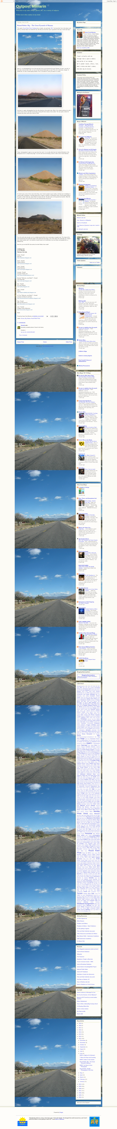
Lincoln (90, 795)
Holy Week (91, 779)
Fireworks (96, 752)
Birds (90, 702)
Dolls (86, 738)
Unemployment (89, 895)
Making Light (82, 301)
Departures (79, 731)
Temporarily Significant (85, 400)
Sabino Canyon (96, 854)
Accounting (97, 687)
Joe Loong (97, 789)
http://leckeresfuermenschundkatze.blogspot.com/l (29, 298)
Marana (29, 318)
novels (98, 825)
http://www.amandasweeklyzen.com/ (25, 275)
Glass (82, 768)
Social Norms (96, 867)
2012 (86, 687)
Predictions (88, 840)
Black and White (83, 704)
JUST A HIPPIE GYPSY (84, 621)
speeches (85, 871)
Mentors (98, 807)
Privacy (80, 842)
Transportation (80, 891)
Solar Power (84, 868)
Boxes (95, 706)
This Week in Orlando (84, 603)
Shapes (94, 863)
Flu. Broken (87, 756)
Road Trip (97, 849)
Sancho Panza (88, 857)
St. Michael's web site (82, 229)
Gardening (79, 764)
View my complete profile (83, 47)
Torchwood (90, 888)
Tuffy (92, 893)
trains (98, 890)
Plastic (95, 838)
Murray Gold (84, 818)
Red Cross (79, 847)
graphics (78, 772)
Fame (81, 749)
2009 (81, 687)
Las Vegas (89, 794)
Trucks (98, 891)
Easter (80, 741)
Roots (86, 850)
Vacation (98, 896)
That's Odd (79, 883)
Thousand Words (84, 886)
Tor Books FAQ (81, 941)
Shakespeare (89, 863)
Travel (85, 891)
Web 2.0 (97, 900)
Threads (90, 886)
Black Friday (91, 704)
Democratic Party (96, 730)
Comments (83, 723)
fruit (80, 760)
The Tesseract (80, 956)
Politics (85, 839)
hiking (87, 778)
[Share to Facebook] (55, 316)
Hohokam (98, 778)
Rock (82, 850)
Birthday (94, 702)
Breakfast (83, 708)
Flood (96, 754)
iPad (96, 787)
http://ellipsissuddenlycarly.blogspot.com (26, 292)
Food (78, 757)
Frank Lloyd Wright (87, 759)
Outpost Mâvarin (31, 6)
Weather (92, 900)
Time (80, 887)
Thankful (84, 882)
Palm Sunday (87, 830)
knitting (92, 791)
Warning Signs (80, 900)
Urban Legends (90, 896)
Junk (87, 790)
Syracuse (95, 879)
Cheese (98, 716)
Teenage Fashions (96, 880)
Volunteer (92, 899)
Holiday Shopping (80, 779)
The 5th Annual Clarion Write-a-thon (87, 341)
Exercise (93, 746)
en (92, 743)
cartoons (95, 713)
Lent (78, 795)
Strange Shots (83, 876)
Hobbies (94, 778)
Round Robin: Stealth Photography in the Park (86, 1069)
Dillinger (98, 732)
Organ (84, 829)
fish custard (88, 753)
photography (92, 836)
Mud (95, 816)
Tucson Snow (87, 893)
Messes (82, 808)
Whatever (81, 288)
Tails (99, 879)
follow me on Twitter (95, 262)
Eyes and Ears (89, 748)
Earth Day (95, 740)
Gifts (98, 767)
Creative (94, 725)
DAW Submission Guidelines (84, 938)
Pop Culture (97, 839)
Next (90, 676)
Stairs (96, 873)
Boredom (84, 706)
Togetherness (97, 887)
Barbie (95, 698)
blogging (90, 705)
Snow (90, 867)
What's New (97, 904)
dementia (88, 730)
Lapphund (79, 794)
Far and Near (97, 749)
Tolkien (78, 888)
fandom (88, 749)
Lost (99, 798)
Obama (83, 826)
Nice (80, 823)
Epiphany (79, 745)
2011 (80, 1038)
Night (83, 823)
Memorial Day (80, 807)
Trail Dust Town (92, 890)
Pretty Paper (93, 840)
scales (94, 858)
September (83, 1047)
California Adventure (90, 710)
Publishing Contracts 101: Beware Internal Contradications (91, 315)
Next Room (93, 822)
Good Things (92, 770)
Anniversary (79, 692)
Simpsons (89, 865)
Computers (97, 723)
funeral (85, 760)
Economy (87, 741)
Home (45, 342)
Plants (91, 838)
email (98, 741)
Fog (99, 756)
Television (79, 882)
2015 (80, 1030)
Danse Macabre (96, 727)
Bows (92, 706)
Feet (86, 750)
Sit (92, 865)
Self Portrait (97, 861)
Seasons (89, 861)
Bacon (82, 697)
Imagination (90, 784)
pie (80, 837)
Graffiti (94, 771)
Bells (99, 701)
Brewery (91, 708)
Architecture (80, 694)
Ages (93, 688)
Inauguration (87, 786)
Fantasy (92, 749)
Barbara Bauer (90, 698)
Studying (91, 876)
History (90, 778)
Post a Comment (23, 335)
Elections (94, 741)
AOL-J (88, 692)
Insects (84, 787)
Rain (90, 845)
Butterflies (93, 709)
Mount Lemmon (83, 816)
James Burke (80, 789)
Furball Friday (95, 760)
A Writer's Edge (83, 351)
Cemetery (97, 714)
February (82, 1079)
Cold (81, 721)
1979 (91, 686)
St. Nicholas (84, 873)
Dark (78, 728)
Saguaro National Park (93, 855)
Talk (81, 880)
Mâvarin (82, 805)
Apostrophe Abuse (84, 538)
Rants (86, 846)
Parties (84, 831)
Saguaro (86, 856)
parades (92, 830)
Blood (99, 705)
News (89, 822)
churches (89, 719)
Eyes (83, 748)
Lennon (98, 794)
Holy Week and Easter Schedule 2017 (87, 150)
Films (82, 752)
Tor (87, 888)
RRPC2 (89, 853)
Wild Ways (94, 905)
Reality (92, 846)
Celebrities (86, 714)
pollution (92, 839)
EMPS (89, 743)
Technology (89, 880)
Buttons (98, 709)
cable (78, 710)
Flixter (89, 754)
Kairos (95, 790)
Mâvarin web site (81, 217)
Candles (83, 712)
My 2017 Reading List (90, 575)
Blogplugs (95, 705)
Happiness (79, 775)
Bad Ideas (90, 697)
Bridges (94, 708)
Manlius (79, 804)
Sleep (98, 865)
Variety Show (97, 897)
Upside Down (84, 896)
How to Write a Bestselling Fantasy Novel (87, 1003)
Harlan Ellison (93, 775)
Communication (90, 723)
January (82, 1081)
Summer (79, 877)
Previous (85, 676)
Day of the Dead (85, 728)
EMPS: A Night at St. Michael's (87, 1055)
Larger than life (84, 794)
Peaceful (78, 833)
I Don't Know (82, 607)
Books (80, 706)
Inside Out (88, 787)
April (94, 692)
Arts (96, 694)
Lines (93, 795)
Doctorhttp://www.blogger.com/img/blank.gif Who (86, 736)
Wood (91, 906)
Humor (89, 783)
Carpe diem (87, 713)
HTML (84, 782)
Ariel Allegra (86, 694)
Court (86, 725)
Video (83, 899)
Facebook (95, 748)
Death (90, 728)
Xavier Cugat (92, 909)
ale (90, 690)
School (89, 860)
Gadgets (87, 763)
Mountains (88, 816)
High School (82, 778)
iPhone (98, 787)
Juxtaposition (90, 790)
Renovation (79, 849)
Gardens (83, 764)
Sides (78, 865)
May (81, 1072)
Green (82, 772)
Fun (82, 760)
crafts (91, 725)
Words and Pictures (81, 908)
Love (90, 800)
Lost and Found (81, 800)
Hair (99, 772)
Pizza (85, 837)
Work (88, 908)
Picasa (78, 837)
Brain (98, 706)
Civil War (94, 719)
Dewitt (78, 732)
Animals (98, 691)
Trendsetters (93, 891)
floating (92, 754)
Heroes (98, 776)
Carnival (82, 713)
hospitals (93, 780)
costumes (82, 725)
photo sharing (88, 835)
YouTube (82, 911)
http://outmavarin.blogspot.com (24, 263)
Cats (82, 714)
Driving (83, 740)
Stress (87, 876)
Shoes (81, 864)
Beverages (79, 702)
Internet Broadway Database (84, 964)
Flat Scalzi (82, 754)
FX (99, 762)
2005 (80, 1095)
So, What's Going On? (90, 455)
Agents (90, 688)
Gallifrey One (92, 763)
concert (78, 724)
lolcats (87, 797)
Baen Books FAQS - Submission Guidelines (88, 936)
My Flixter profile (81, 1011)
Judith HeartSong (83, 658)
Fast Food (79, 750)
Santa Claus (86, 858)
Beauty (98, 700)
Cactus (81, 710)
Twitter (78, 895)
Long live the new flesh (84, 328)
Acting (78, 688)
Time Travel (85, 887)
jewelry (87, 789)
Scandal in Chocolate (90, 515)
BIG (52, 28)
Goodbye (98, 770)
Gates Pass (97, 764)
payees (98, 831)
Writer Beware (80, 921)
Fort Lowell (91, 757)
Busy (89, 709)
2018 (80, 1025)
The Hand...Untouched (86, 883)
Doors (88, 738)
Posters (78, 840)
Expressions (79, 748)
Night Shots (87, 823)
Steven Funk (97, 875)
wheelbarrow (79, 905)
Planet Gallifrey (83, 426)
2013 (80, 1034)
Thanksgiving (90, 882)
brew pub (87, 708)
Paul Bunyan (88, 831)
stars (85, 875)
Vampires (87, 897)
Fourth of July (97, 757)
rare (89, 846)
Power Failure (83, 840)
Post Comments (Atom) (47, 346)
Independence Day (95, 786)
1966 (86, 686)
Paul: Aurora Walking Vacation (87, 646)
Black (78, 704)
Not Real (83, 825)
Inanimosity (81, 786)
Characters (83, 716)
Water (84, 900)
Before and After (81, 701)
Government (82, 771)
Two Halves (83, 895)
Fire (84, 752)
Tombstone (82, 888)
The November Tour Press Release (87, 402)
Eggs (91, 741)
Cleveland (81, 720)
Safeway (81, 855)
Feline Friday (90, 750)
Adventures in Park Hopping (86, 602)
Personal (88, 833)
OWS (82, 830)
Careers (78, 713)
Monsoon (97, 813)
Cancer (79, 712)
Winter (82, 906)
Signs (81, 865)
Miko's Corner (88, 809)
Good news (86, 770)
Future (92, 762)
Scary (86, 860)
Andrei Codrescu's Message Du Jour (86, 992)
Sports (81, 872)
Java (84, 789)
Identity (86, 784)
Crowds (82, 727)
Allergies (79, 691)
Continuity (93, 724)
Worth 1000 (80, 1013)
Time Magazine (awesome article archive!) (87, 949)
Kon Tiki (95, 791)
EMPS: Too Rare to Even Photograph (86, 1066)
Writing (87, 909)
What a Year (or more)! (90, 469)
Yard (97, 909)
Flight (86, 754)
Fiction (78, 752)
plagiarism (88, 837)
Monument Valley (80, 815)
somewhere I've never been (84, 869)
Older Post (69, 342)
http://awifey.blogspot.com (23, 286)
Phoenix (98, 833)
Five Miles (93, 753)
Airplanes (87, 690)
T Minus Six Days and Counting (88, 1057)
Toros (94, 888)
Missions (82, 811)
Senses (78, 863)
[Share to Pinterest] (57, 316)
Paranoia (96, 830)
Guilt (94, 772)
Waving (88, 900)
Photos (98, 836)
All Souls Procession (96, 690)
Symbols (90, 879)
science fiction (94, 860)
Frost (78, 760)
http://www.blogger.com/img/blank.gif (93, 782)
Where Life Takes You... (85, 527)
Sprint (97, 872)
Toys (78, 890)
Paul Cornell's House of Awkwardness (85, 360)
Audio (84, 695)
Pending (82, 833)
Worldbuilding (92, 908)
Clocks (85, 720)
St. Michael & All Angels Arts (86, 162)
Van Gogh (91, 897)
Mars (92, 804)
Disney (83, 734)
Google (78, 771)
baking (82, 698)
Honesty (86, 780)
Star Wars (81, 875)
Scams (78, 860)
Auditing (87, 695)
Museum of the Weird (93, 818)
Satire (90, 858)
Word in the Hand (83, 551)
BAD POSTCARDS (83, 565)
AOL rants (85, 692)
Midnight (82, 809)
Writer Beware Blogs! (84, 312)
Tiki (78, 887)
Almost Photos (85, 691)
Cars (91, 713)
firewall (92, 752)
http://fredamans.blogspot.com (24, 257)
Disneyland (89, 734)
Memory (87, 807)
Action (81, 688)
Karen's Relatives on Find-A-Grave (85, 984)
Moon (88, 815)
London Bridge (97, 797)
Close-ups (89, 720)
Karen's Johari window (82, 1008)
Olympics (87, 827)
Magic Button (94, 801)
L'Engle (82, 793)
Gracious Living (89, 771)
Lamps (86, 793)
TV (99, 893)
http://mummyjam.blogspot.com (24, 269)
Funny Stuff (89, 760)
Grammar (98, 771)
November (83, 1042)
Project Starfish (93, 842)
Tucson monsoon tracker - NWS (85, 961)
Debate (93, 728)
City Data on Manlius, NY (83, 979)
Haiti (78, 774)
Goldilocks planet (93, 768)
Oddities (94, 826)
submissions (97, 876)
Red (99, 846)
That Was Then (97, 882)
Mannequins (84, 804)
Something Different (91, 868)
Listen (95, 795)
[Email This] (51, 316)
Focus (96, 756)
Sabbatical (89, 854)
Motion (78, 816)
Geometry (95, 766)
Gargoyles (88, 764)
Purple (86, 843)
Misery (78, 811)
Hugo (78, 783)
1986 (94, 686)
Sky (95, 865)
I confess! (81, 174)
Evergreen (83, 746)
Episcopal (84, 745)
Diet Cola (94, 732)
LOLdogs (91, 797)
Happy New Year (86, 775)
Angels (90, 691)
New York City (84, 822)
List (81, 676)
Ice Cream (82, 784)
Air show (83, 690)
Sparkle (95, 869)
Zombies (86, 911)
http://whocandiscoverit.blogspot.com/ (26, 304)
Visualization (87, 899)
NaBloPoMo (90, 819)
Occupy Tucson (88, 826)
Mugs (80, 818)
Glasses (85, 768)
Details (98, 731)
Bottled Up (89, 706)
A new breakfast (82, 648)
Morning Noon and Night (95, 815)
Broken (98, 708)
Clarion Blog (82, 340)
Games (98, 763)
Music (78, 819)
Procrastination (86, 842)
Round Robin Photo (35, 318)
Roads (78, 850)
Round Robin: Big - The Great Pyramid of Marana (35, 25)
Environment (97, 743)
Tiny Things (91, 887)
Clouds (98, 720)
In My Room (95, 784)
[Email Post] (47, 316)
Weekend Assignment (84, 184)
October (82, 1044)
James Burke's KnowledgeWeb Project (86, 966)
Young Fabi (87, 138)
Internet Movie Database (83, 951)
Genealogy (79, 766)
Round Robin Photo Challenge (30, 28)
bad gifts (86, 697)
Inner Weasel (79, 787)
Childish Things (89, 717)
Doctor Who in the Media (85, 440)
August (82, 1049)
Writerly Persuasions (84, 365)
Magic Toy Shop (86, 802)
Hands (98, 774)
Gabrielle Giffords (81, 763)
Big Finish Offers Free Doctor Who (87, 376)
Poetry (81, 839)
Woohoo (95, 906)
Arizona (22, 318)
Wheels (84, 905)
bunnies (85, 709)
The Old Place (95, 883)
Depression (84, 731)
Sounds (91, 869)
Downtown (93, 738)
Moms (91, 811)
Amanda (23, 325)
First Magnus (82, 753)
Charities (87, 716)
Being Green (90, 701)
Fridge (93, 759)
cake (84, 710)
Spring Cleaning (91, 872)
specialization (79, 870)
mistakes (87, 811)
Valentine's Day (81, 897)
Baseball (83, 700)
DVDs (91, 740)
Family (83, 749)
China (94, 717)
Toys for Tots (83, 890)
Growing (88, 772)
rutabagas (84, 854)
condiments (83, 724)
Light (87, 795)
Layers (95, 794)
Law (93, 794)
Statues (87, 875)
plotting (78, 839)
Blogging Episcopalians (88, 675)
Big (26, 318)
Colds (83, 721)
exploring (98, 746)
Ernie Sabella (91, 745)
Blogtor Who (82, 412)
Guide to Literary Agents (85, 355)
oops (96, 827)
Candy (87, 712)
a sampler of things (84, 487)
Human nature (83, 783)
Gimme (78, 768)
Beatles (89, 700)
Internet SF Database (82, 971)
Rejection (94, 847)
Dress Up (79, 740)
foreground (86, 757)
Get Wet (91, 767)
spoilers (89, 870)
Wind (99, 905)
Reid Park (89, 847)
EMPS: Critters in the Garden (87, 1059)
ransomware (82, 846)
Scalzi (98, 858)
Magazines (86, 801)
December (83, 1040)
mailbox (94, 802)
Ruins (93, 853)
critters (98, 725)
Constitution (88, 724)
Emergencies (79, 743)
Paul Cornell (94, 831)
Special (98, 869)
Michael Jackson (90, 808)
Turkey (96, 893)
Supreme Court (80, 879)
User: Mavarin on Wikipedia (84, 220)
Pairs (84, 830)
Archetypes (97, 692)
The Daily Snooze (83, 588)
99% (89, 687)
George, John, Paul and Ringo (87, 633)
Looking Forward (89, 798)
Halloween (82, 774)
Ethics (95, 745)
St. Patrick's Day (91, 873)
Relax (98, 847)
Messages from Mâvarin (85, 136)
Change (78, 716)
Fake (78, 749)
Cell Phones (91, 714)
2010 (84, 687)
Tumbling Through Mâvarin (86, 124)
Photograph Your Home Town (83, 836)
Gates (92, 764)
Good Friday (79, 770)
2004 (80, 1097)
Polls (89, 839)
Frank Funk (80, 759)
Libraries (81, 795)
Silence (85, 865)
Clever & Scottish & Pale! (91, 427)
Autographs (92, 695)
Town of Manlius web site (83, 982)
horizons (89, 780)
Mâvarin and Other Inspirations (87, 173)
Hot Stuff (81, 782)
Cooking (98, 724)
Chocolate (98, 717)
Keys (87, 791)
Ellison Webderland (82, 1001)
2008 (78, 687)
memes (93, 805)
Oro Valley (88, 829)
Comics (78, 723)
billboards (86, 702)
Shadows (85, 863)
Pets (94, 833)
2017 (80, 1027)
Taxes (84, 880)
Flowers (82, 756)
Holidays (86, 779)
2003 (96, 686)
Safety (78, 855)
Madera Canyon (80, 801)
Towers (98, 888)
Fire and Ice (88, 752)
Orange (80, 829)
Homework (82, 780)
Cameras (98, 710)
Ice (97, 783)
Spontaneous (93, 870)
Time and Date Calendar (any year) (86, 931)
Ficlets (98, 750)
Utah (95, 896)
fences (95, 750)
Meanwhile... (82, 574)
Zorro (89, 911)
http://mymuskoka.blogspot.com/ (24, 309)
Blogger (85, 705)
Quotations (79, 844)
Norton (98, 823)
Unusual (95, 895)
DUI (89, 740)
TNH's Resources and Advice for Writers (87, 933)
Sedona (93, 861)
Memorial (98, 805)
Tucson (80, 893)
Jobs (93, 789)
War (99, 899)
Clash (78, 720)
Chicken (78, 717)
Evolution (88, 746)
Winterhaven (87, 906)
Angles (93, 691)
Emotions (84, 743)
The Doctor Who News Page (86, 375)
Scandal (82, 860)
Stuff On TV (82, 454)
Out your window (96, 829)
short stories (90, 864)
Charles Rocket (93, 716)
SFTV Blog (81, 468)
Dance (92, 727)
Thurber (98, 886)
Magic (89, 801)
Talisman (78, 880)
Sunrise (86, 877)
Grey (85, 772)
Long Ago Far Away (81, 798)
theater (87, 884)
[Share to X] (54, 316)
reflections (84, 847)
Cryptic (85, 727)
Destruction (94, 731)
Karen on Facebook (82, 222)
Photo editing (80, 835)
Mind (94, 809)
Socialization (79, 868)
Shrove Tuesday (96, 864)
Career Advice (97, 712)
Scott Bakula (84, 861)
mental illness (93, 807)
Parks (81, 831)
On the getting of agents (83, 928)
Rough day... (82, 528)
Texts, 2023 (81, 302)
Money (91, 813)
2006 (80, 1092)
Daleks (89, 727)
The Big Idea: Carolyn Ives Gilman (87, 289)
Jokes (82, 790)
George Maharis (84, 767)
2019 (80, 1023)
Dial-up (90, 732)
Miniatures (98, 809)
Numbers (79, 826)
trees (89, 891)
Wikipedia (89, 905)
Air (79, 690)
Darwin (80, 728)
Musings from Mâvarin (85, 198)
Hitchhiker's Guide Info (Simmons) (85, 974)
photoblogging (96, 835)
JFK (90, 789)
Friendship (97, 759)
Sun (82, 877)
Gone (99, 768)
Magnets (91, 802)
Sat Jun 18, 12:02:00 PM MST (28, 332)
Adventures (85, 688)
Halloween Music (91, 774)
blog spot (81, 705)
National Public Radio (82, 969)
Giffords (95, 767)
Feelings (83, 750)
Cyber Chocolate (83, 513)
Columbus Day (97, 721)
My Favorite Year (83, 819)
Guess (91, 772)
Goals (88, 768)
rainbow (94, 845)
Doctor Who (88, 735)
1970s (89, 686)
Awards (78, 697)
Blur (77, 706)
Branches (79, 708)
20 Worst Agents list (82, 918)
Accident (92, 687)
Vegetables (79, 899)
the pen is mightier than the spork (88, 327)
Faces (98, 748)
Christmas (84, 719)
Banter (85, 698)
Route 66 (84, 853)
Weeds (92, 902)
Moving (93, 816)
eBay (84, 741)
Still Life (78, 876)
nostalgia (78, 825)
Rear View (96, 846)
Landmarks (97, 793)
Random (94, 676)
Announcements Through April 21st (87, 163)
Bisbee (98, 702)
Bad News (95, 697)
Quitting (98, 843)
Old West (83, 827)
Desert (89, 731)
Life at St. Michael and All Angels (87, 149)
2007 (99, 686)
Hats (81, 776)
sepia (81, 863)
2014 (80, 1032)
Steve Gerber (91, 875)
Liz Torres (83, 797)
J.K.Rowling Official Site (83, 1006)
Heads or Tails (89, 776)
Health (94, 776)
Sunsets (91, 878)
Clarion (98, 719)
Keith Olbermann (82, 791)
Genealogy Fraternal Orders (86, 766)
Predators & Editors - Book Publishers (86, 926)
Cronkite (78, 727)
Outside (79, 830)
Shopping (85, 864)
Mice (86, 808)
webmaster (79, 902)
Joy (84, 790)
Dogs (82, 739)
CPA (88, 725)
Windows (78, 906)
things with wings (92, 884)
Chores (78, 719)
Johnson (78, 790)
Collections (88, 721)
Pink (82, 837)
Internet (92, 787)
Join (79, 676)
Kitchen (89, 791)
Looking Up (95, 798)
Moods (85, 815)
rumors (96, 853)
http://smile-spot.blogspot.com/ (24, 281)
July (81, 1051)
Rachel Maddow (85, 844)
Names (94, 819)
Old (97, 826)
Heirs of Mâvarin (59, 1119)
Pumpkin (81, 843)
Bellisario (95, 701)
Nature (98, 819)
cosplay (78, 725)
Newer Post (20, 342)
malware (98, 802)
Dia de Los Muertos (84, 732)
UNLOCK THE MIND (84, 623)
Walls (96, 899)
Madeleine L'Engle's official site (85, 959)
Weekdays (98, 902)
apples (92, 692)
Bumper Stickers (80, 709)
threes (94, 886)
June (81, 1053)
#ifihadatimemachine (81, 686)
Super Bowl (97, 877)
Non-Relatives (93, 823)
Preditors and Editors (82, 923)
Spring (85, 872)
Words (98, 906)
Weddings (86, 902)
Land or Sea (91, 793)
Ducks (86, 740)
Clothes (94, 720)
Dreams (98, 738)
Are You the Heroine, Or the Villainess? (87, 994)
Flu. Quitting (92, 756)
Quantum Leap (92, 843)
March (82, 1077)
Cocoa (78, 721)
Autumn (98, 695)
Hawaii (84, 776)
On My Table (92, 827)
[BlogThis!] (52, 316)
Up (97, 895)
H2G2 (96, 772)
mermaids (79, 808)
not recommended (90, 825)
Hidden (78, 778)
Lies (84, 795)
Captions (91, 712)
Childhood (83, 717)
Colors (91, 721)
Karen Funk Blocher (90, 32)
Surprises (86, 879)
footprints (82, 757)
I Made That (93, 783)
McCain (88, 805)
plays (99, 837)
